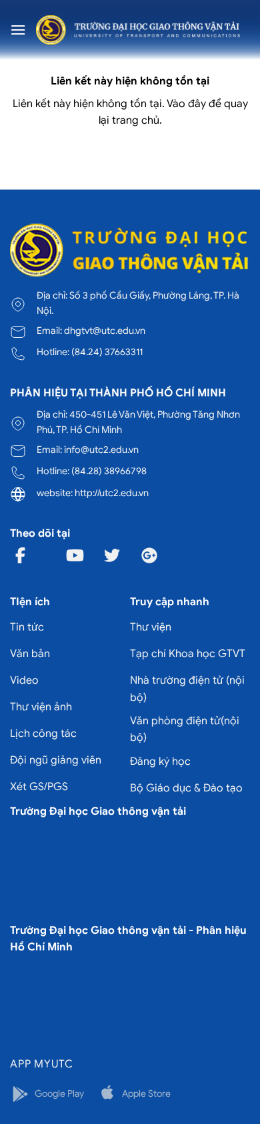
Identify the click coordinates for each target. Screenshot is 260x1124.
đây (197, 103)
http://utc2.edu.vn (112, 493)
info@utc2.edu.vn (101, 450)
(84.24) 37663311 (107, 352)
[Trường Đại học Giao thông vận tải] (138, 30)
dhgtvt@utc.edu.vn (104, 331)
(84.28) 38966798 (109, 471)
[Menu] (18, 29)
